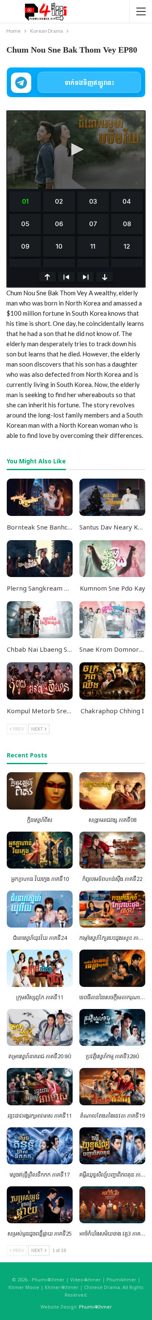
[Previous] (66, 277)
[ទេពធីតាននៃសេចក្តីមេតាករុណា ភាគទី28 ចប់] (112, 968)
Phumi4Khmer (95, 1306)
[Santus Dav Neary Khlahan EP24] (112, 497)
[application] (76, 150)
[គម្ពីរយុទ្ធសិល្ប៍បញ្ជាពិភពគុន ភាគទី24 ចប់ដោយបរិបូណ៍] (112, 1145)
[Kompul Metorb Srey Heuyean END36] (40, 680)
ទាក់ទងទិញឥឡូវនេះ (89, 82)
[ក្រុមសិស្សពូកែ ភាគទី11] (40, 968)
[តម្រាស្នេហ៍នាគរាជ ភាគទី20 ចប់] (40, 1027)
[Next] (85, 277)
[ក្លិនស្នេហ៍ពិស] (40, 790)
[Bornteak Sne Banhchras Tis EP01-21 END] (40, 497)
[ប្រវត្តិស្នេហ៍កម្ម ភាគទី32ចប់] (112, 1027)
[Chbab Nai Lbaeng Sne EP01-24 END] (40, 619)
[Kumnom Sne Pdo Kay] (112, 558)
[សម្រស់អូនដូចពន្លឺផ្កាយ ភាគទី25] (40, 1204)
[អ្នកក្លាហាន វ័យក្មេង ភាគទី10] (40, 850)
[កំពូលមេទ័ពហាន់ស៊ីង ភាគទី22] (112, 850)
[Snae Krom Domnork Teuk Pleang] (112, 619)
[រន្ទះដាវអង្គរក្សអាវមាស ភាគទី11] (40, 1086)
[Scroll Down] (104, 277)
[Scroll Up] (47, 277)
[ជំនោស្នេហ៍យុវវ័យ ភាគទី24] (40, 909)
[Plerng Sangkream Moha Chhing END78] (40, 558)
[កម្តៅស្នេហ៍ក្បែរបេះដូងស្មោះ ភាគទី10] (112, 909)
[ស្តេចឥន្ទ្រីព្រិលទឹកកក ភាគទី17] (40, 1145)
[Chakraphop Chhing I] (112, 680)
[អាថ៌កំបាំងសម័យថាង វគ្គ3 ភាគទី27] (112, 1204)
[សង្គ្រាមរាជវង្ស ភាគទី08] (112, 790)
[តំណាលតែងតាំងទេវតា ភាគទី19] (112, 1086)
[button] (76, 149)
